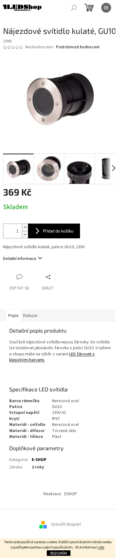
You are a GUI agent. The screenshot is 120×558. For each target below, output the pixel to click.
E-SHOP (39, 460)
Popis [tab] (13, 316)
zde (101, 547)
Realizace (52, 494)
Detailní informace (19, 259)
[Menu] (106, 8)
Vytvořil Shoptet (66, 525)
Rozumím (58, 553)
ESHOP (70, 494)
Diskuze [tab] (30, 316)
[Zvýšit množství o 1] (25, 227)
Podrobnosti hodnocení (77, 47)
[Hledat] (74, 8)
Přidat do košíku (58, 230)
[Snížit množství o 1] (25, 234)
